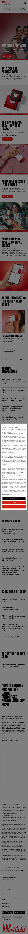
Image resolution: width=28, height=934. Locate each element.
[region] (14, 467)
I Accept (14, 506)
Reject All (14, 502)
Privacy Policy (14, 473)
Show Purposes (14, 498)
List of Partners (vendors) (8, 494)
